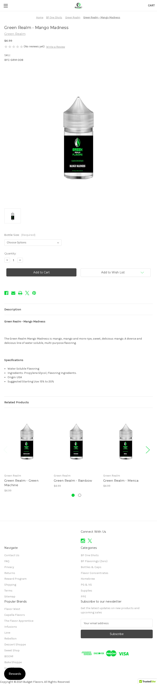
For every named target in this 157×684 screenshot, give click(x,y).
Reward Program (15, 578)
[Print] (20, 293)
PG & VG (86, 584)
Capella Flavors (14, 615)
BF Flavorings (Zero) (94, 561)
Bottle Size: (19, 234)
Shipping (10, 584)
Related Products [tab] (16, 402)
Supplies (86, 590)
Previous (5, 449)
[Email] (13, 293)
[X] (27, 293)
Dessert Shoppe (15, 644)
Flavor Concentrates (94, 573)
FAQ (6, 561)
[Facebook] (6, 293)
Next (148, 449)
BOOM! (8, 656)
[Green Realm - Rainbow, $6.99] (76, 441)
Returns (9, 573)
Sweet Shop (12, 650)
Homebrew (88, 578)
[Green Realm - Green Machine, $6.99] (27, 441)
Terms (8, 590)
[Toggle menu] (5, 5)
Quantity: (10, 253)
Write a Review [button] (55, 47)
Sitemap (9, 596)
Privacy (9, 567)
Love (7, 632)
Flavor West (12, 609)
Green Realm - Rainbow (73, 480)
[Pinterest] (34, 293)
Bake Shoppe (13, 662)
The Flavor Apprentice (18, 621)
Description (12, 309)
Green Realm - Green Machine (21, 483)
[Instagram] (83, 541)
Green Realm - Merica (120, 480)
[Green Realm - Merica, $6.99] (126, 441)
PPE (83, 596)
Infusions (10, 626)
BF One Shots (90, 555)
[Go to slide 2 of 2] (79, 495)
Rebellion (10, 638)
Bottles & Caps (91, 567)
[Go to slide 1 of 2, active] (73, 495)
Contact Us (11, 555)
